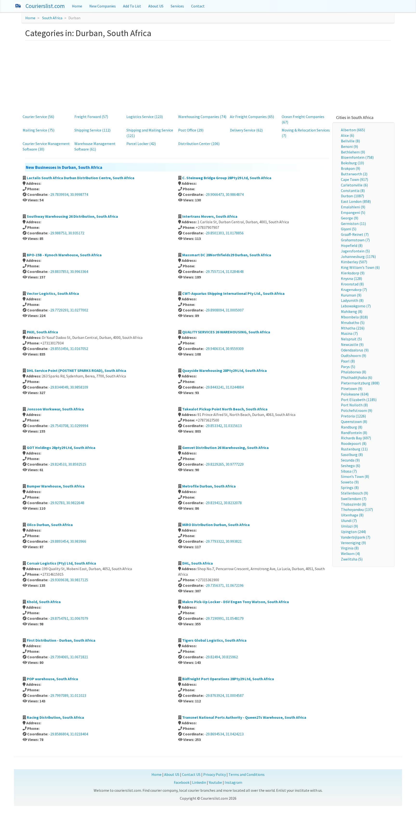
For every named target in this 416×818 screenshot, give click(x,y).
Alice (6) (347, 135)
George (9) (349, 218)
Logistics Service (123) (144, 116)
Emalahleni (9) (353, 206)
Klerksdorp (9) (352, 272)
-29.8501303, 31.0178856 (224, 233)
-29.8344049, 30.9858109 (68, 387)
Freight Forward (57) (91, 116)
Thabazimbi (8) (353, 504)
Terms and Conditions (246, 774)
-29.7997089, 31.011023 (67, 695)
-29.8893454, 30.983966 (67, 541)
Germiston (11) (353, 223)
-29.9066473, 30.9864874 (224, 194)
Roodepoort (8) (353, 443)
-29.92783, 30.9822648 (66, 502)
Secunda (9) (350, 460)
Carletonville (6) (354, 185)
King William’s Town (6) (360, 267)
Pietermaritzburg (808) (360, 383)
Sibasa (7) (349, 471)
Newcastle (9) (352, 344)
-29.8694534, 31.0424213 (224, 734)
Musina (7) (349, 333)
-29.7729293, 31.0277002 (68, 310)
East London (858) (356, 201)
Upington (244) (353, 531)
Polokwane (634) (355, 394)
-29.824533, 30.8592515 (67, 464)
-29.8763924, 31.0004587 (224, 695)
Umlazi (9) (349, 526)
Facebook (181, 782)
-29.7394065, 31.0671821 (68, 656)
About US (155, 6)
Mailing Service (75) (38, 130)
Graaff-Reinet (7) (355, 234)
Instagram (233, 782)
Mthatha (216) (352, 328)
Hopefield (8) (352, 245)
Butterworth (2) (354, 174)
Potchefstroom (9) (356, 410)
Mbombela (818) (354, 317)
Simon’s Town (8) (355, 476)
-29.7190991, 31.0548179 (224, 618)
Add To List (132, 6)
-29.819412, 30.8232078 (223, 502)
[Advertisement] (208, 76)
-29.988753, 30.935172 (66, 233)
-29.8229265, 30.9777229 (224, 464)
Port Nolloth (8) (354, 404)
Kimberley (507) (354, 261)
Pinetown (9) (351, 388)
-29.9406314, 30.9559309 (224, 348)
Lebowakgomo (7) (356, 305)
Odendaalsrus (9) (355, 350)
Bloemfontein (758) (357, 157)
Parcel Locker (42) (141, 143)
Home (77, 6)
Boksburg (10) (352, 162)
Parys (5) (348, 366)
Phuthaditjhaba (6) (356, 377)
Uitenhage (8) (352, 515)
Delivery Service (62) (246, 130)
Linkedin (199, 782)
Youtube (215, 782)
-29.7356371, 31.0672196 (224, 585)
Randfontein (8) (354, 432)
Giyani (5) (348, 228)
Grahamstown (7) (355, 239)
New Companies (102, 6)
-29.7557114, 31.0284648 (224, 271)
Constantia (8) (353, 190)
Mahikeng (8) (351, 311)
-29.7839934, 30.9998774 (68, 194)
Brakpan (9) (350, 168)
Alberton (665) (353, 129)
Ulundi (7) (349, 520)
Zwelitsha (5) (352, 559)
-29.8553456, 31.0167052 (68, 348)
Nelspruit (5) (351, 338)
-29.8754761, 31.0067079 (68, 618)
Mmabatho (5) (352, 322)
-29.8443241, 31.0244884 (224, 387)
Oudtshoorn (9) (353, 355)
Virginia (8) (350, 548)
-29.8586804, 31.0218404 (68, 734)
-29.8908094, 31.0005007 (224, 310)
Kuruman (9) (351, 295)
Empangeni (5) (353, 212)
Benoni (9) (349, 146)
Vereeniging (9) (353, 542)
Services (177, 6)
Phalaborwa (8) (353, 371)
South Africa (52, 17)
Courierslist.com (45, 6)
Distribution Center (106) (199, 143)
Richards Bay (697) (356, 437)
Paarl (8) (348, 361)
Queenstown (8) (354, 421)
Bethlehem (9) (353, 152)
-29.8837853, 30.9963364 (68, 271)
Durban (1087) (352, 195)
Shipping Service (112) (92, 130)
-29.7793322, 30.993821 (223, 541)
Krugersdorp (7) (354, 289)
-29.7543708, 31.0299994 (68, 425)
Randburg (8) (351, 427)
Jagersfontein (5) (355, 251)
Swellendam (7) (353, 498)
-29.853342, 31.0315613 (223, 425)
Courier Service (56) (38, 116)
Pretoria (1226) (353, 416)
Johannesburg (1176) (358, 256)
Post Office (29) (190, 130)
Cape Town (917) (354, 179)
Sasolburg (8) (352, 454)
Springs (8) (350, 487)
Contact (198, 6)
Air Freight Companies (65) (252, 116)
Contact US (191, 774)
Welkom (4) (350, 553)
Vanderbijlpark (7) (355, 537)
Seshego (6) (350, 465)
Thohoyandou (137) (357, 509)
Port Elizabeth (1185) (359, 399)
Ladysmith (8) (352, 300)
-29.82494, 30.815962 (221, 656)
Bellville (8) (350, 141)
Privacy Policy (214, 774)
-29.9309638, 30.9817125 (68, 579)
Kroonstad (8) (352, 284)
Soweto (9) (350, 482)
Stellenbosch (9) (354, 493)
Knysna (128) (351, 278)
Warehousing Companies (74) (202, 116)
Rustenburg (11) (354, 449)
